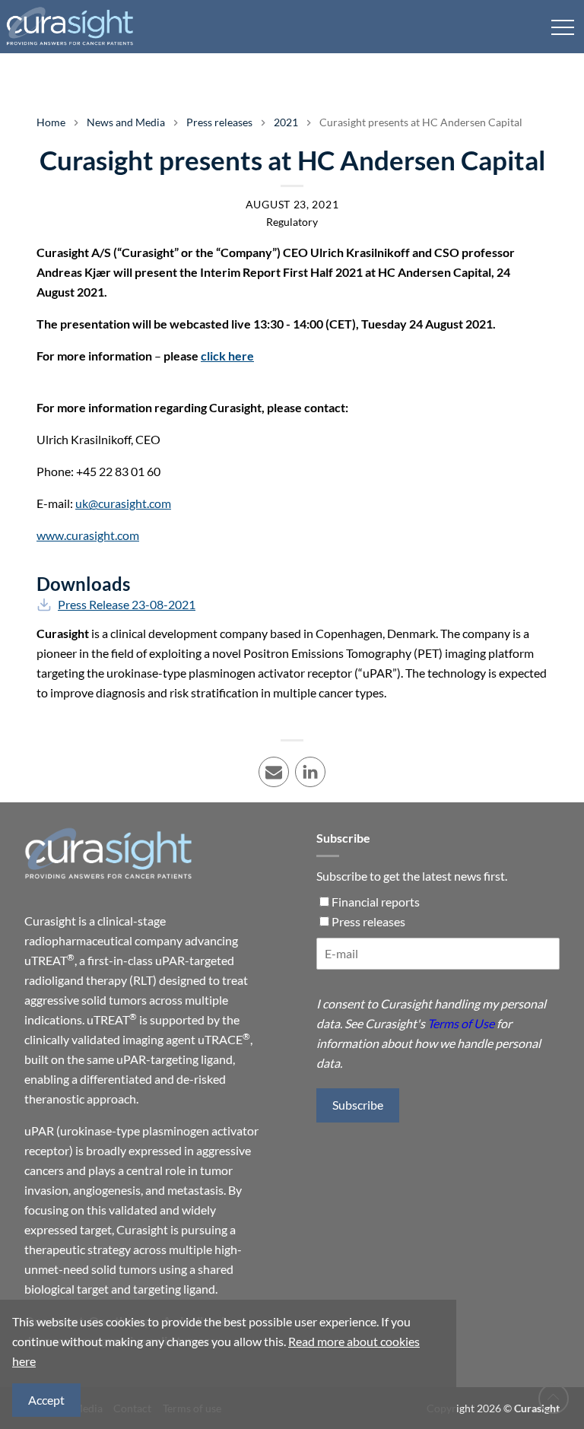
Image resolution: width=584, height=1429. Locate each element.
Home (50, 122)
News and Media (126, 122)
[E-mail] (438, 960)
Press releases (219, 122)
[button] (563, 26)
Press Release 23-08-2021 (126, 604)
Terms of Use (460, 1023)
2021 (286, 122)
